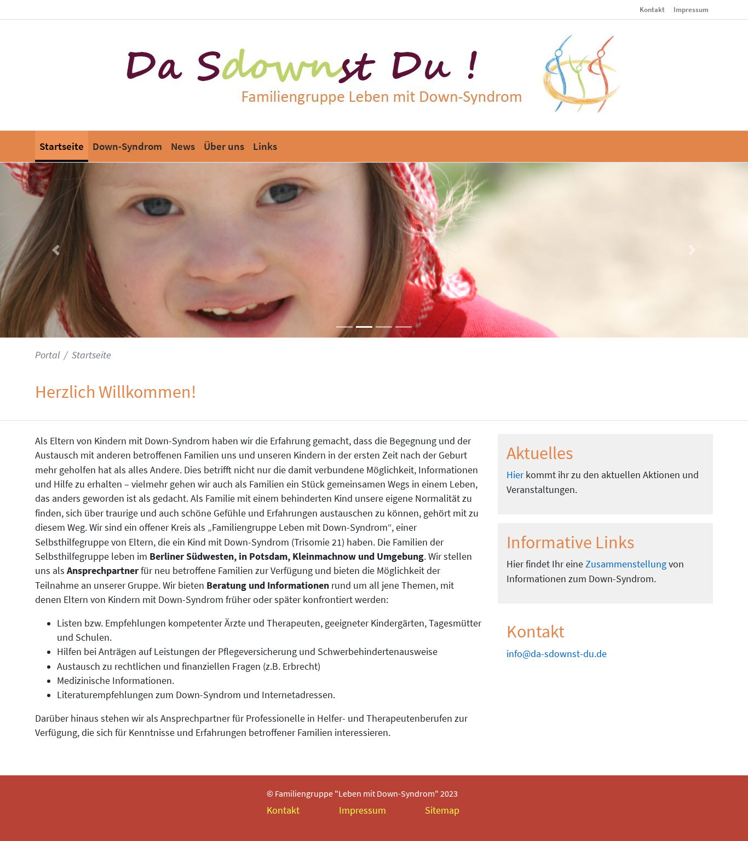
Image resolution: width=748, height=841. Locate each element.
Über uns (224, 146)
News (183, 146)
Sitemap (442, 810)
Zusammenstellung (625, 564)
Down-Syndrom (127, 146)
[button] (56, 250)
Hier (515, 475)
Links (265, 146)
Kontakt (652, 9)
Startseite (61, 146)
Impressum (691, 9)
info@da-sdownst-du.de (557, 654)
